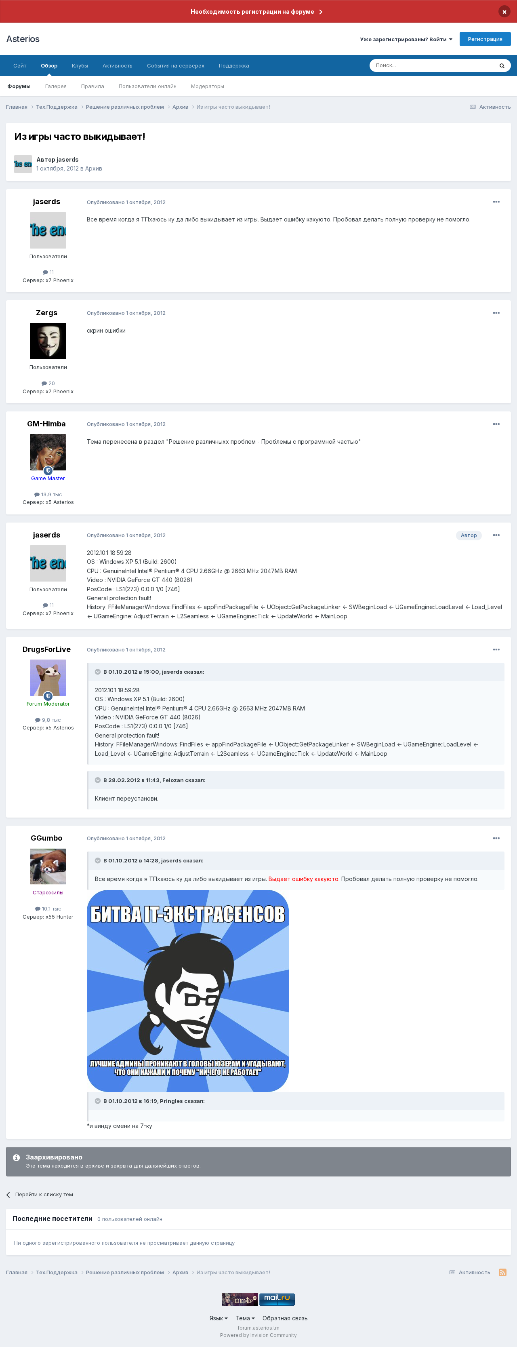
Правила (92, 86)
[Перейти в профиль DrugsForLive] (48, 678)
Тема (243, 1318)
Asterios (22, 39)
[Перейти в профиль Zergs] (48, 341)
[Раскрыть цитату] (98, 671)
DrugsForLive (47, 649)
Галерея (56, 86)
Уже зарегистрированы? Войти (404, 39)
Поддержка (234, 65)
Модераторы (207, 86)
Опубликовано (126, 202)
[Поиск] (502, 65)
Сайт (19, 65)
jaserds (68, 159)
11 (51, 272)
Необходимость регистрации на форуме (252, 11)
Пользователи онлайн (148, 86)
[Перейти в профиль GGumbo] (48, 866)
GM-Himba (46, 423)
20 (51, 383)
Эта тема (471, 65)
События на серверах (175, 65)
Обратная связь (285, 1318)
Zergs (46, 312)
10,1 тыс (50, 908)
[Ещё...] (496, 202)
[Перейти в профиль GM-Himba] (48, 452)
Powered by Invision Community (258, 1335)
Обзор (49, 65)
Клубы (80, 65)
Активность (117, 65)
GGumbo (46, 838)
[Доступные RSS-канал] (502, 1272)
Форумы (19, 86)
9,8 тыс (50, 720)
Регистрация (485, 39)
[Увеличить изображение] (188, 990)
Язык (217, 1318)
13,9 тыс (51, 494)
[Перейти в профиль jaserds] (23, 164)
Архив (93, 168)
